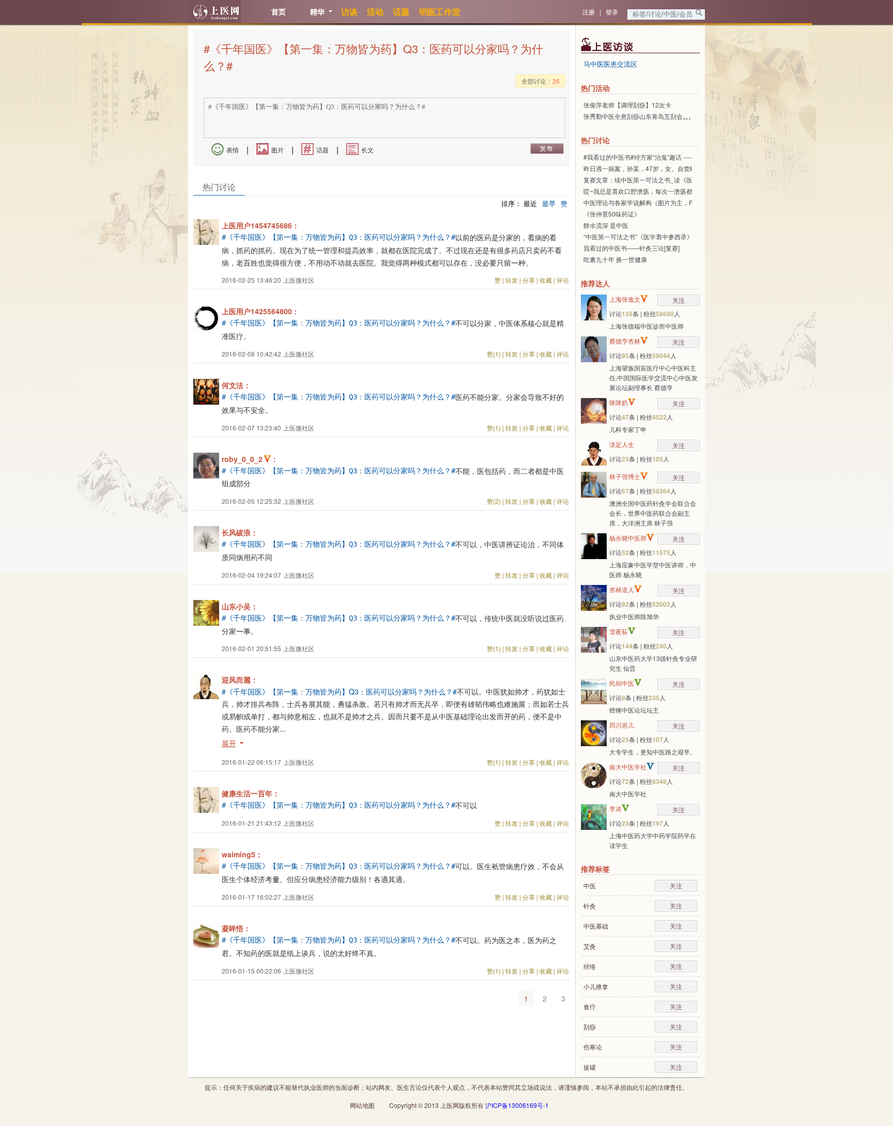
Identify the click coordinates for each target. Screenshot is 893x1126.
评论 (563, 279)
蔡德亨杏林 (624, 340)
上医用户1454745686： (260, 225)
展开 (229, 743)
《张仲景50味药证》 (611, 213)
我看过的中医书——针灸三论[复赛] (631, 247)
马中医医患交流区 (610, 64)
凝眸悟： (236, 928)
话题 (322, 149)
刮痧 (589, 1026)
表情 (232, 149)
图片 (277, 149)
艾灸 (589, 946)
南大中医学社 (627, 766)
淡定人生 (621, 444)
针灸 (589, 905)
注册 (588, 11)
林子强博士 (624, 476)
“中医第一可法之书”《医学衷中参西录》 (638, 236)
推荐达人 (595, 283)
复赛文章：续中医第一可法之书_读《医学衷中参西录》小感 (665, 179)
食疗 (589, 1006)
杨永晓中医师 (627, 537)
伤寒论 (592, 1046)
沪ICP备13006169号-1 (517, 1105)
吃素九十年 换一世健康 (615, 259)
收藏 (546, 279)
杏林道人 (621, 589)
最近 (530, 203)
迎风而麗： (240, 679)
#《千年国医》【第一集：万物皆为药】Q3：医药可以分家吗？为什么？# (338, 237)
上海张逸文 (624, 299)
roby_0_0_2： (250, 459)
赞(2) (494, 501)
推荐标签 (595, 868)
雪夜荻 (618, 631)
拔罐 (589, 1066)
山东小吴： (240, 606)
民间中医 (621, 682)
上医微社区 (298, 279)
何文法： (236, 385)
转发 (511, 279)
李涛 (615, 808)
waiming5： (242, 854)
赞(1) (494, 353)
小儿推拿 (595, 986)
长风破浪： (240, 532)
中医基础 (595, 925)
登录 (612, 11)
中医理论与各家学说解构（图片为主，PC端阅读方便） (659, 202)
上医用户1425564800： (260, 311)
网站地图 (362, 1105)
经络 (589, 966)
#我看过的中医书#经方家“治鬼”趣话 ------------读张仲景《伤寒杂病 (673, 156)
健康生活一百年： (251, 793)
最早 (549, 203)
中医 (589, 885)
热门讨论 (595, 140)
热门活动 (595, 88)
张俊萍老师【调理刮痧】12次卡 (627, 104)
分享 (528, 279)
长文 (367, 149)
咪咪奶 (618, 402)
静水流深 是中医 (605, 225)
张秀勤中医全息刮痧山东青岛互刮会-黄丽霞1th (647, 116)
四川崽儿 (621, 724)
